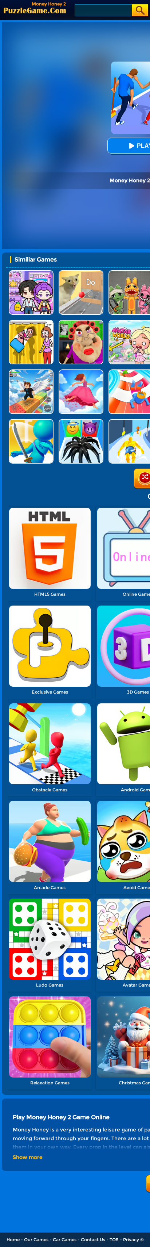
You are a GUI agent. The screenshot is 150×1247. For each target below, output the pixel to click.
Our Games (36, 1239)
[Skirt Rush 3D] (81, 372)
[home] (35, 10)
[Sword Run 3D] (31, 421)
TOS (114, 1239)
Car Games (64, 1239)
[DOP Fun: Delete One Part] (31, 322)
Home (13, 1239)
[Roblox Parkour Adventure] (31, 372)
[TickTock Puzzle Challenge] (81, 273)
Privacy (131, 1239)
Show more (28, 1157)
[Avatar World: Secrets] (31, 273)
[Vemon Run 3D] (81, 421)
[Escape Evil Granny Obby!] (81, 322)
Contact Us (93, 1239)
